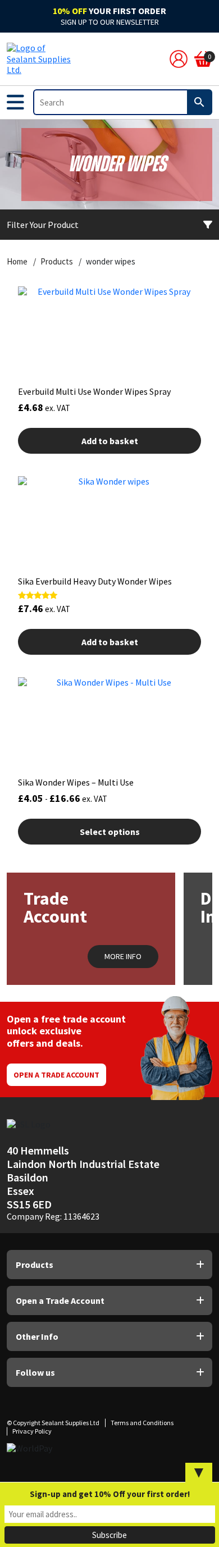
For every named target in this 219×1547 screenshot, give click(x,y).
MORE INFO (123, 956)
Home (17, 262)
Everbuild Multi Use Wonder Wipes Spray (94, 391)
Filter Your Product (43, 224)
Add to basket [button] (109, 440)
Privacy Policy (32, 1431)
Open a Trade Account (56, 1075)
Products (56, 262)
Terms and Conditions (142, 1422)
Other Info (37, 1336)
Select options (110, 831)
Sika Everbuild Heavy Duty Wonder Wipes (95, 581)
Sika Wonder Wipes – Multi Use (76, 782)
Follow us (35, 1372)
